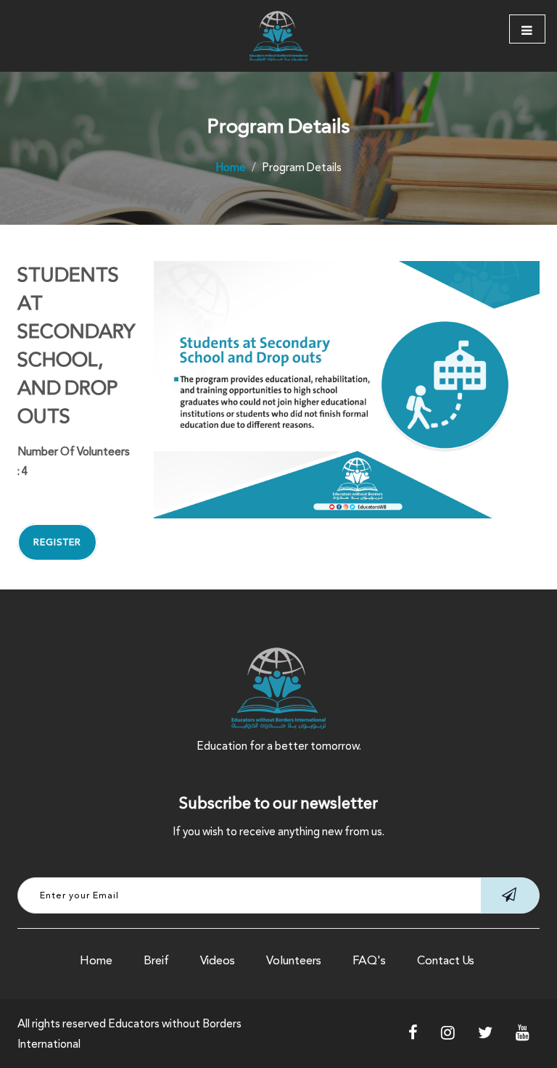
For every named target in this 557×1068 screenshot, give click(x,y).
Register (57, 542)
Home (96, 960)
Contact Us (445, 960)
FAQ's (369, 960)
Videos (217, 960)
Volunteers (293, 960)
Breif (156, 960)
